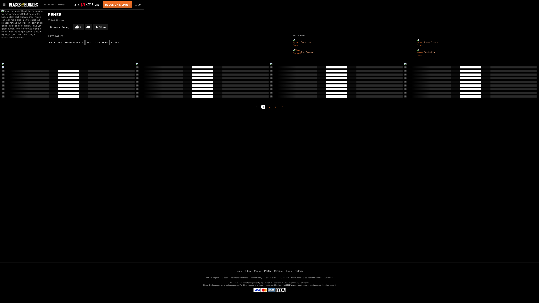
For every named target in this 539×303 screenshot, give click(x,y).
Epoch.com (216, 285)
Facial (89, 42)
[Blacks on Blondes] (23, 4)
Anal (60, 42)
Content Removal (329, 285)
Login (138, 4)
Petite (52, 42)
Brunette (115, 42)
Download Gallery (60, 27)
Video (102, 27)
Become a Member (117, 4)
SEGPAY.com (291, 285)
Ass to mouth (101, 42)
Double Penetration (74, 42)
